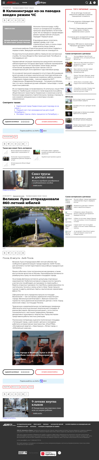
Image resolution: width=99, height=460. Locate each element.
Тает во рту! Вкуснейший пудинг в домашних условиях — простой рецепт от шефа (84, 64)
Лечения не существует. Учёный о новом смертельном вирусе (84, 206)
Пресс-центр (37, 424)
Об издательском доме (24, 424)
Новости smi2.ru (9, 190)
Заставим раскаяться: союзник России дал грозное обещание (82, 119)
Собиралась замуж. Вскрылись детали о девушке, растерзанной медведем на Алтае (84, 213)
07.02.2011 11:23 (7, 8)
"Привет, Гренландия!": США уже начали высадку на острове (83, 125)
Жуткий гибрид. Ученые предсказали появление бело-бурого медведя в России (85, 201)
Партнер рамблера (33, 452)
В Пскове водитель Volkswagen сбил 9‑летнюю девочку (81, 22)
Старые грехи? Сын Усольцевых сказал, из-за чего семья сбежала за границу (84, 226)
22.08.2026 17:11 (7, 196)
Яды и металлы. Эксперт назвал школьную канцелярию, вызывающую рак (83, 70)
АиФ (4, 248)
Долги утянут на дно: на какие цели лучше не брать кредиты (84, 100)
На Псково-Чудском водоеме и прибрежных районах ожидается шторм (21, 158)
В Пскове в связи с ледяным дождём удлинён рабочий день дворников (51, 152)
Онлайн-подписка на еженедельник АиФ (77, 424)
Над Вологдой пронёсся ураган (51, 157)
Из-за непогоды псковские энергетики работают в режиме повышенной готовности (80, 14)
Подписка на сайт (22, 426)
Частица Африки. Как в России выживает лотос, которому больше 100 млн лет (84, 57)
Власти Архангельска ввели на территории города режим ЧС (20, 151)
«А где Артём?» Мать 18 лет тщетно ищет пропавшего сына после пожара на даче (84, 233)
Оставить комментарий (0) (50, 372)
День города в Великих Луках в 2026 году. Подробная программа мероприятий (36, 353)
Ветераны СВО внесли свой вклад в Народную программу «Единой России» (81, 45)
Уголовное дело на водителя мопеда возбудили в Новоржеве (81, 37)
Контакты (33, 426)
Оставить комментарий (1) (49, 121)
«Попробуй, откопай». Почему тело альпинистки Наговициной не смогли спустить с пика (84, 90)
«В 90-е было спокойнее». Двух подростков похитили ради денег (84, 82)
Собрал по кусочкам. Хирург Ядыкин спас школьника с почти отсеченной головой (85, 220)
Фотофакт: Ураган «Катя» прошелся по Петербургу (36, 114)
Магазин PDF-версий (57, 424)
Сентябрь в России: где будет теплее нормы (84, 106)
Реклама (46, 424)
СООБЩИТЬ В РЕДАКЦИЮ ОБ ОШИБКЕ (48, 426)
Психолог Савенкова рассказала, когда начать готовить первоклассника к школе (81, 30)
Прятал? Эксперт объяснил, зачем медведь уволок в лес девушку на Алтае (84, 77)
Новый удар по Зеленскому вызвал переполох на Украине (83, 112)
